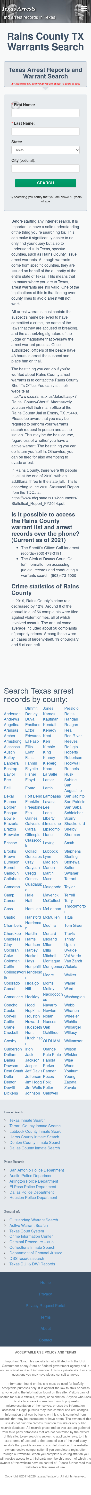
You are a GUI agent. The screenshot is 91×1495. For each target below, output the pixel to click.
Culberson (13, 1049)
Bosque (10, 812)
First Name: (23, 104)
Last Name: (23, 123)
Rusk (68, 774)
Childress (12, 939)
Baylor (9, 774)
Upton (69, 944)
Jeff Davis (33, 1071)
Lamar (48, 779)
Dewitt (9, 1087)
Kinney (49, 757)
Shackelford (74, 823)
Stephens (72, 851)
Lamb (48, 788)
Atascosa (12, 746)
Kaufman (50, 719)
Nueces (49, 1021)
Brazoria (11, 823)
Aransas (11, 730)
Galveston (34, 823)
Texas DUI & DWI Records (32, 1264)
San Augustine (73, 787)
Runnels (71, 768)
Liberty (49, 818)
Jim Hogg (33, 1082)
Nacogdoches (53, 996)
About (46, 1328)
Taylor (69, 886)
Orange (49, 1049)
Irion (29, 1049)
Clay (8, 944)
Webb (69, 1005)
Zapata (70, 1082)
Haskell (31, 955)
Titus (68, 917)
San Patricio (74, 801)
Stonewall (73, 862)
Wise (68, 1060)
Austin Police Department (31, 1175)
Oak (46, 1027)
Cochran (11, 950)
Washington (74, 996)
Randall (71, 719)
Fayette (31, 768)
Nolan (48, 1016)
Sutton (69, 867)
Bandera (11, 763)
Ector (29, 730)
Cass (8, 908)
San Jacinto (74, 796)
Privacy (45, 1293)
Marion (49, 867)
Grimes (31, 878)
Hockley (32, 996)
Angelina (11, 724)
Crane (9, 1027)
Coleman (12, 961)
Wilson (70, 1049)
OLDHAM (51, 1041)
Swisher (71, 873)
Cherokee (12, 933)
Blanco (10, 801)
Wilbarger (72, 1027)
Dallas (9, 1060)
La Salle (50, 774)
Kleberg (50, 763)
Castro (9, 917)
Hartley (31, 950)
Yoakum (71, 1071)
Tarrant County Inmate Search (35, 1125)
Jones (48, 708)
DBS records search (26, 1258)
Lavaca (49, 801)
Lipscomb (51, 829)
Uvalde (70, 950)
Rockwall (72, 763)
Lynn (47, 856)
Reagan (71, 724)
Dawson (11, 1065)
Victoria (70, 966)
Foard (30, 788)
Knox (47, 768)
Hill (28, 988)
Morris (48, 983)
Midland (50, 939)
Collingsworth (14, 974)
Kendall (49, 724)
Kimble (49, 746)
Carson (10, 900)
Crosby (10, 1041)
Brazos (10, 829)
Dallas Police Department (31, 1192)
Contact (45, 1340)
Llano (48, 834)
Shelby (70, 829)
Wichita (70, 1021)
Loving (49, 842)
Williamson (73, 1041)
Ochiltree (50, 1032)
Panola (49, 1060)
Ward (68, 988)
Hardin (31, 933)
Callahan (12, 878)
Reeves (71, 741)
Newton (49, 1010)
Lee (46, 807)
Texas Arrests (18, 8)
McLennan (52, 908)
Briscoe (10, 842)
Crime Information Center (31, 1236)
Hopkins (32, 1010)
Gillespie (33, 834)
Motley (48, 988)
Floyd (30, 779)
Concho (10, 1005)
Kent (47, 735)
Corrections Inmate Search (32, 1247)
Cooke (9, 1010)
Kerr (46, 741)
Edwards (33, 735)
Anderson (12, 713)
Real (68, 730)
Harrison (32, 944)
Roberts (71, 752)
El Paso (32, 741)
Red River (73, 735)
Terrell (69, 895)
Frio (28, 812)
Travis (69, 933)
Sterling (71, 856)
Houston (32, 1016)
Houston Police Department (33, 1197)
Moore (48, 975)
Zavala (70, 1087)
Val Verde (72, 955)
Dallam (10, 1054)
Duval (30, 719)
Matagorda (52, 886)
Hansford (33, 917)
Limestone (52, 823)
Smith (69, 842)
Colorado (12, 983)
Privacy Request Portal (45, 1305)
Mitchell (49, 955)
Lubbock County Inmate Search (36, 1131)
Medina (49, 925)
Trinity (69, 939)
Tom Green (73, 925)
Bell (7, 788)
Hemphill (33, 966)
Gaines (31, 818)
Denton (10, 1082)
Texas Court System (26, 1231)
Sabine (70, 779)
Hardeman (33, 925)
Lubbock (50, 851)
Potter (48, 1087)
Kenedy (49, 730)
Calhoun (11, 873)
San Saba (73, 807)
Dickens (11, 1093)
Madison (50, 862)
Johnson (32, 1093)
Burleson (11, 862)
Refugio (71, 746)
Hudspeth (33, 1027)
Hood (30, 1005)
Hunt (29, 1032)
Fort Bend (33, 796)
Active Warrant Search (28, 1225)
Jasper (31, 1065)
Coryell (10, 1016)
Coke (8, 955)
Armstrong (13, 741)
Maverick (50, 895)
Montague (51, 961)
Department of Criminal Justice (35, 1253)
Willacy (70, 1032)
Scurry (69, 818)
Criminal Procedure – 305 (31, 1241)
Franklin (32, 801)
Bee (7, 779)
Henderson (33, 974)
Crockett (11, 1032)
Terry (68, 900)
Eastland (33, 724)
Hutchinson (34, 1040)
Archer (9, 735)
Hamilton (33, 908)
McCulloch (52, 900)
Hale (29, 895)
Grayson (32, 867)
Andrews (11, 719)
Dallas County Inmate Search (34, 1148)
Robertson (73, 757)
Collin (9, 966)
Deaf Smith (13, 1071)
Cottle (9, 1021)
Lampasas (52, 796)
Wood (69, 1065)
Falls (29, 757)
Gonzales (33, 856)
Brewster (11, 834)
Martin (48, 873)
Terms (45, 1317)
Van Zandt (73, 961)
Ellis (29, 746)
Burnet (9, 867)
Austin (9, 752)
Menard (49, 933)
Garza (30, 829)
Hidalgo (32, 983)
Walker (70, 975)
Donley (31, 713)
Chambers (13, 925)
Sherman (72, 834)
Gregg (30, 873)
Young (69, 1076)
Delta (8, 1076)
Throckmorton (75, 908)
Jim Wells (33, 1087)
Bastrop (10, 768)
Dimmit (31, 708)
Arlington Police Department (33, 1181)
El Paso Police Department (32, 1186)
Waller (69, 983)
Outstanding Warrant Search (33, 1220)
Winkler (70, 1054)
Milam (48, 944)
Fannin (31, 763)
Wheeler (71, 1016)
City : (23, 160)
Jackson (32, 1060)
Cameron (12, 886)
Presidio (71, 708)
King (47, 752)
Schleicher (73, 812)
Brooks (10, 851)
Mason (49, 878)
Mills (47, 950)
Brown (9, 856)
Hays (29, 961)
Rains (69, 713)
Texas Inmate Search (27, 1120)
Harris (30, 939)
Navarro (50, 1005)
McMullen (51, 917)
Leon (47, 812)
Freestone (33, 807)
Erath (29, 752)
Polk (47, 1082)
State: (16, 141)
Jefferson (33, 1076)
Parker (48, 1065)
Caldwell (50, 1093)
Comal (9, 988)
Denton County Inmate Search (35, 1142)
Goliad (31, 851)
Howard (32, 1021)
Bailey (9, 757)
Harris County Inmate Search (34, 1137)
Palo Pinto (52, 1054)
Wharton (71, 1010)
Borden (10, 807)
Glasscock (33, 842)
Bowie (9, 818)
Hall (28, 900)
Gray (29, 862)
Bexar (9, 796)
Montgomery (53, 966)
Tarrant (70, 878)
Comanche (13, 996)
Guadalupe (33, 886)
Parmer (49, 1071)
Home (45, 1282)
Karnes (49, 713)
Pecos (48, 1076)
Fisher (30, 774)
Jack (29, 1054)
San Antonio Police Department (36, 1170)
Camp (9, 895)
